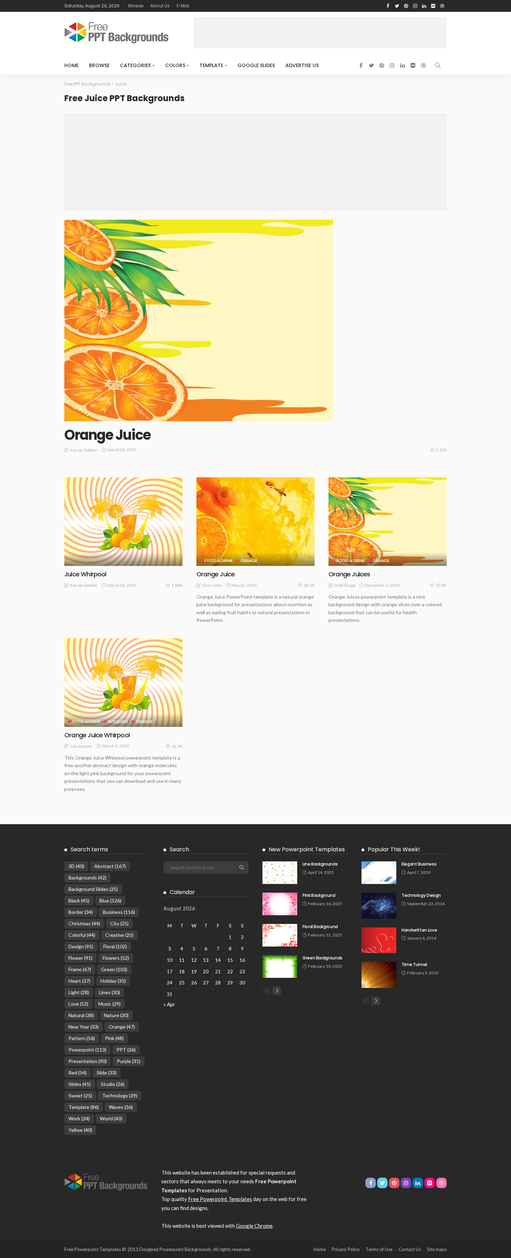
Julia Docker (81, 746)
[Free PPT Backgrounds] (105, 1181)
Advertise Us (302, 65)
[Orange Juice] (198, 320)
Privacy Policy (346, 1249)
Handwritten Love (419, 930)
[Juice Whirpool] (123, 521)
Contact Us (409, 1249)
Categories (135, 65)
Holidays (118, 721)
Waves (121, 1107)
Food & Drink (218, 560)
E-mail (183, 6)
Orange (249, 560)
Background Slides (93, 889)
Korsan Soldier (83, 450)
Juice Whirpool (85, 574)
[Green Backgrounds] (279, 966)
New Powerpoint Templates (307, 849)
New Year (83, 1027)
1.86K (176, 585)
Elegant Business (419, 864)
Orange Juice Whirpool (97, 735)
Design (80, 946)
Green (114, 969)
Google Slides (256, 65)
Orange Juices (349, 574)
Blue (110, 900)
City (119, 923)
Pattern (81, 1038)
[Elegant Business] (379, 872)
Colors (175, 65)
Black (78, 900)
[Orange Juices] (387, 521)
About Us (160, 6)
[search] (438, 65)
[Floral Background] (279, 935)
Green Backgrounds (322, 958)
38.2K (309, 585)
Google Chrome (254, 1226)
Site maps (437, 1249)
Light (78, 992)
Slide (106, 1073)
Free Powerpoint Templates (220, 1199)
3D (76, 866)
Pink (114, 1038)
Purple (128, 1061)
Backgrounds (87, 877)
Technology (119, 1095)
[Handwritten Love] (379, 940)
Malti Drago (344, 585)
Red (77, 1073)
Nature (116, 1015)
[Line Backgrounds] (279, 872)
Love (78, 1004)
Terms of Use (379, 1249)
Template (211, 65)
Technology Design (421, 895)
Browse (136, 6)
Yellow (80, 1130)
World (111, 1118)
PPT (126, 1050)
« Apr (169, 1004)
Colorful (81, 935)
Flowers (116, 958)
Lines (109, 992)
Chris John (212, 585)
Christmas (84, 923)
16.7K (176, 746)
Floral (115, 946)
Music (109, 1004)
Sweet (80, 1095)
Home (71, 65)
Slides (79, 1084)
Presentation (87, 1061)
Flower (80, 958)
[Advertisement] (320, 32)
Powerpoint (87, 1050)
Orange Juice (107, 435)
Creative (119, 935)
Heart (79, 981)
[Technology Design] (379, 906)
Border (80, 912)
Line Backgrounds (320, 864)
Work (79, 1118)
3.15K (441, 450)
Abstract (110, 866)
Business (119, 912)
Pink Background (318, 895)
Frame (79, 969)
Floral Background (320, 927)
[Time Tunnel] (379, 975)
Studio (112, 1084)
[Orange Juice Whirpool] (123, 682)
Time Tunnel (414, 964)
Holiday (113, 981)
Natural (81, 1015)
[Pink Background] (279, 904)
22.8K (441, 585)
